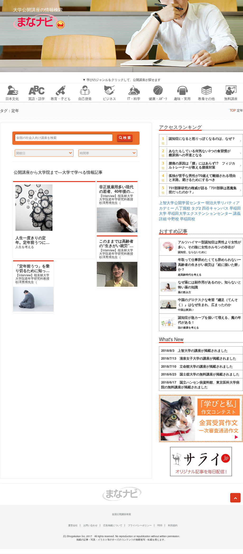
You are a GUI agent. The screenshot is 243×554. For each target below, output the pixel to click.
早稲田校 (187, 218)
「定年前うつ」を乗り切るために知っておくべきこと (32, 270)
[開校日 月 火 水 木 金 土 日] (44, 153)
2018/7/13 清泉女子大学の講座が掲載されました (198, 358)
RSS (159, 525)
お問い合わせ (90, 525)
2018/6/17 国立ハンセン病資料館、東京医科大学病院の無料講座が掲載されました (200, 384)
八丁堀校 (182, 208)
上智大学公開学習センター (182, 202)
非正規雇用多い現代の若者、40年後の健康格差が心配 (116, 191)
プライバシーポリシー (140, 525)
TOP (233, 110)
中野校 (173, 218)
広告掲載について (112, 525)
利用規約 (173, 525)
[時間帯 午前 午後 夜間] (108, 153)
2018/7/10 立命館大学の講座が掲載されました (197, 366)
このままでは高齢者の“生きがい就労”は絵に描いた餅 (116, 245)
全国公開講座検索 (121, 514)
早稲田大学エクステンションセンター (200, 213)
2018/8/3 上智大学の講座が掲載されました (194, 350)
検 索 (126, 138)
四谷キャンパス (215, 208)
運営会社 (73, 525)
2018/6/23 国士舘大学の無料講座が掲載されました (200, 374)
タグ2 (196, 208)
